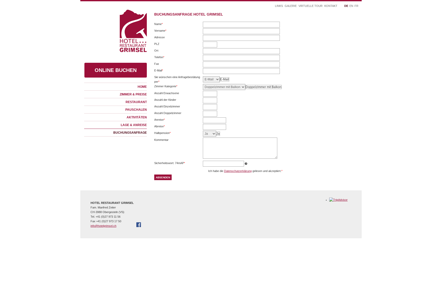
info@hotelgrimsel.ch (103, 225)
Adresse (159, 37)
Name (160, 24)
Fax (156, 63)
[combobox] (224, 79)
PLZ (156, 43)
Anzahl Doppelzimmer (167, 113)
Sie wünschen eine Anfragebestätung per (177, 80)
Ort (156, 50)
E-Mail (160, 71)
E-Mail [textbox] (224, 79)
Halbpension (162, 133)
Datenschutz (150, 241)
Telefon (160, 57)
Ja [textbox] (218, 133)
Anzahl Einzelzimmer (167, 106)
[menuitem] (115, 86)
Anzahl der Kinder (165, 99)
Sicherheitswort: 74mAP (169, 163)
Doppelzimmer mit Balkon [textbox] (263, 87)
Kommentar (161, 139)
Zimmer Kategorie (165, 87)
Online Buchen (116, 70)
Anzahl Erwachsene (166, 93)
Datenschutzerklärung (238, 170)
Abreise (160, 127)
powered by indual (175, 241)
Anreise (160, 120)
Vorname (160, 31)
